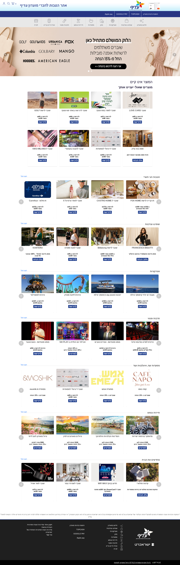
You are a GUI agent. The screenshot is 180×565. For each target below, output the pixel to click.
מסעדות (91, 25)
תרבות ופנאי (64, 25)
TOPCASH (135, 14)
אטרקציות (112, 25)
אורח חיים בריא (49, 25)
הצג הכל (24, 176)
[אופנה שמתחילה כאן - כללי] (90, 52)
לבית (36, 25)
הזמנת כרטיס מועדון (150, 14)
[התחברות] (4, 3)
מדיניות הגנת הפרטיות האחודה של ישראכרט (39, 531)
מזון (101, 25)
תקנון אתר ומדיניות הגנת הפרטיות (39, 525)
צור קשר (49, 535)
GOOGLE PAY (121, 14)
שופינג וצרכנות (126, 25)
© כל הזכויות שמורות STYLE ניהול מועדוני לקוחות (132, 563)
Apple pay (109, 14)
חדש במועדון (141, 25)
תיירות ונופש (78, 25)
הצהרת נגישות (47, 527)
